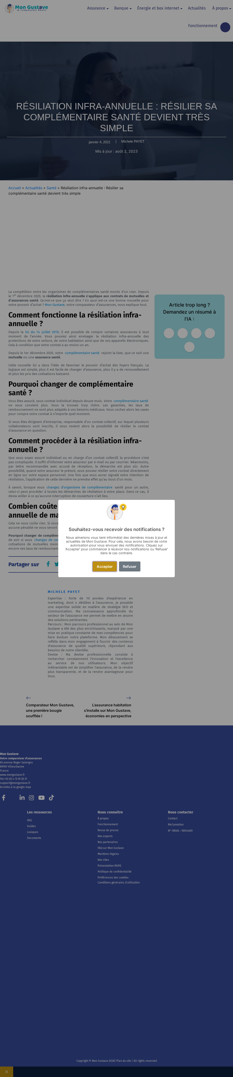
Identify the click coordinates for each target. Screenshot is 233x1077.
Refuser (129, 566)
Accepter (105, 566)
